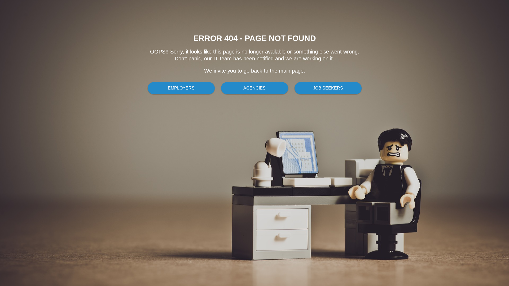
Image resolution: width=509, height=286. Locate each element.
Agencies (254, 88)
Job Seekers (328, 88)
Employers (181, 88)
